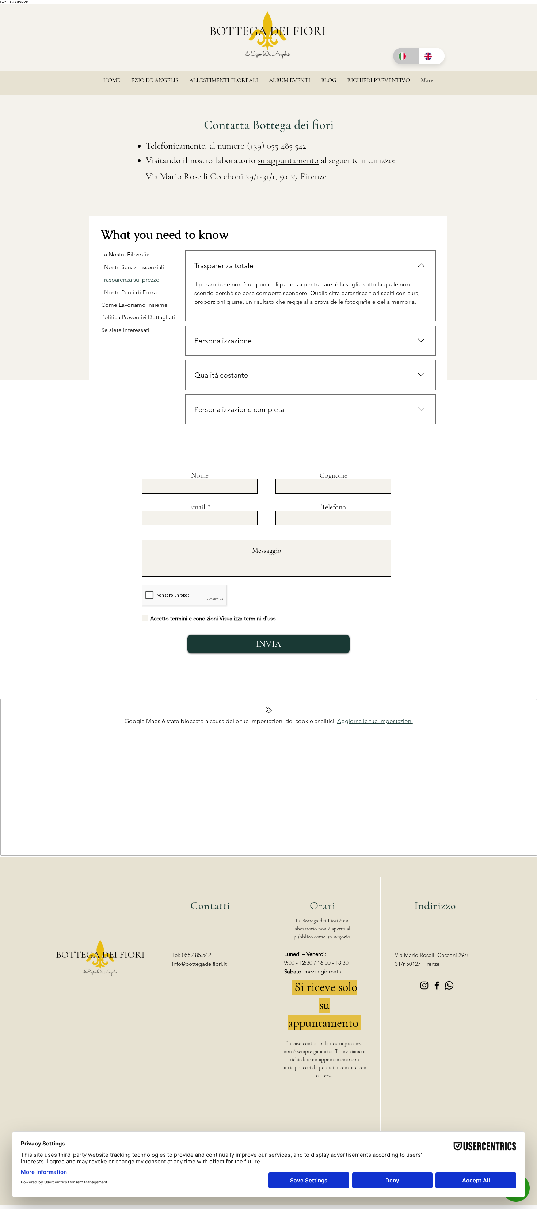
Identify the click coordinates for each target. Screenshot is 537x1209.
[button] (223, 82)
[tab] (138, 254)
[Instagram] (424, 985)
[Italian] (406, 56)
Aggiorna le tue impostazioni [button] (375, 721)
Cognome (333, 475)
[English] (432, 56)
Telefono (333, 507)
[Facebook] (436, 985)
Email (197, 507)
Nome (200, 475)
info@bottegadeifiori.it (199, 963)
